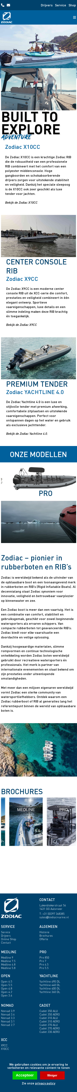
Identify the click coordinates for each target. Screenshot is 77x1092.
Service (60, 5)
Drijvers (47, 5)
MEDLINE (8, 952)
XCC (4, 1040)
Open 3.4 (6, 995)
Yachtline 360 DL (49, 992)
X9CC (4, 1045)
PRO (42, 952)
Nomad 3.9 (8, 1011)
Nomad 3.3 (8, 1018)
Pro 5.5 (43, 968)
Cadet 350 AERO (49, 1014)
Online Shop (8, 939)
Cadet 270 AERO (49, 1028)
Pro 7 (42, 961)
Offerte (43, 939)
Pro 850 (44, 957)
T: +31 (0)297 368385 (51, 913)
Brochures (46, 935)
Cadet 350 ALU (48, 1011)
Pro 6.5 (43, 964)
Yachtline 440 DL (49, 985)
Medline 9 (7, 957)
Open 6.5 (6, 981)
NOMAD (7, 1005)
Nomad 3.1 (8, 1021)
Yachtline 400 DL (49, 988)
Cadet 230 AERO (49, 1031)
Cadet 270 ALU (48, 1025)
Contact (6, 942)
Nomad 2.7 (8, 1025)
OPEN (5, 976)
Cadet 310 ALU (48, 1018)
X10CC (5, 1048)
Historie (44, 932)
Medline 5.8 (8, 968)
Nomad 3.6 (8, 1014)
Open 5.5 (6, 985)
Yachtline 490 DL (49, 981)
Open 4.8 (6, 988)
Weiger (52, 1075)
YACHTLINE (48, 976)
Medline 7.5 (8, 961)
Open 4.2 (6, 992)
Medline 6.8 (8, 964)
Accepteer (25, 1075)
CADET (45, 1005)
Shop (72, 5)
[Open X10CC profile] (38, 89)
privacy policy (45, 1083)
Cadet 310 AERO (49, 1021)
